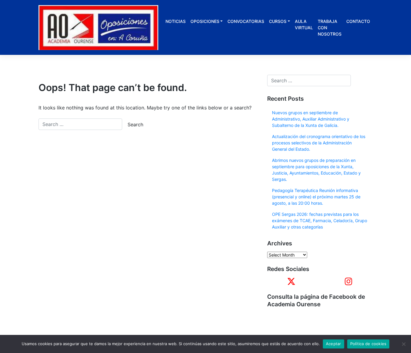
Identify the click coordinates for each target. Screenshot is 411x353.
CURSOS (277, 21)
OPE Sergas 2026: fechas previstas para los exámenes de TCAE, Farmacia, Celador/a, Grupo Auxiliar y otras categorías (319, 220)
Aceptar (333, 343)
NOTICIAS (175, 21)
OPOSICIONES (204, 21)
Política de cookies (368, 343)
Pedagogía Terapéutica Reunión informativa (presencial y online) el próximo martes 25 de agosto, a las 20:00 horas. (316, 197)
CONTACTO (358, 21)
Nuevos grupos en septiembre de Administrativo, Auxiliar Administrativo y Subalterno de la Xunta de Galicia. (310, 119)
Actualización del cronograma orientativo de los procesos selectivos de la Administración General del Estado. (318, 143)
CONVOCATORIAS (245, 21)
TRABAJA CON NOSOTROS (329, 27)
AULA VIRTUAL (304, 24)
